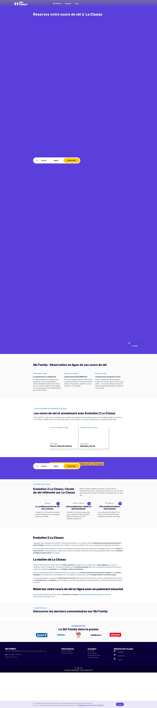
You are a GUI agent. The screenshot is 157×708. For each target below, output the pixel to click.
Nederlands (121, 656)
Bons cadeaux (92, 653)
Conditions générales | (71, 670)
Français (121, 652)
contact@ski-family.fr (14, 654)
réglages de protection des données (90, 705)
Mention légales (66, 651)
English (120, 660)
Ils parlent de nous (94, 655)
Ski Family (91, 651)
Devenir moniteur (67, 653)
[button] (57, 3)
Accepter (120, 704)
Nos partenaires (93, 657)
